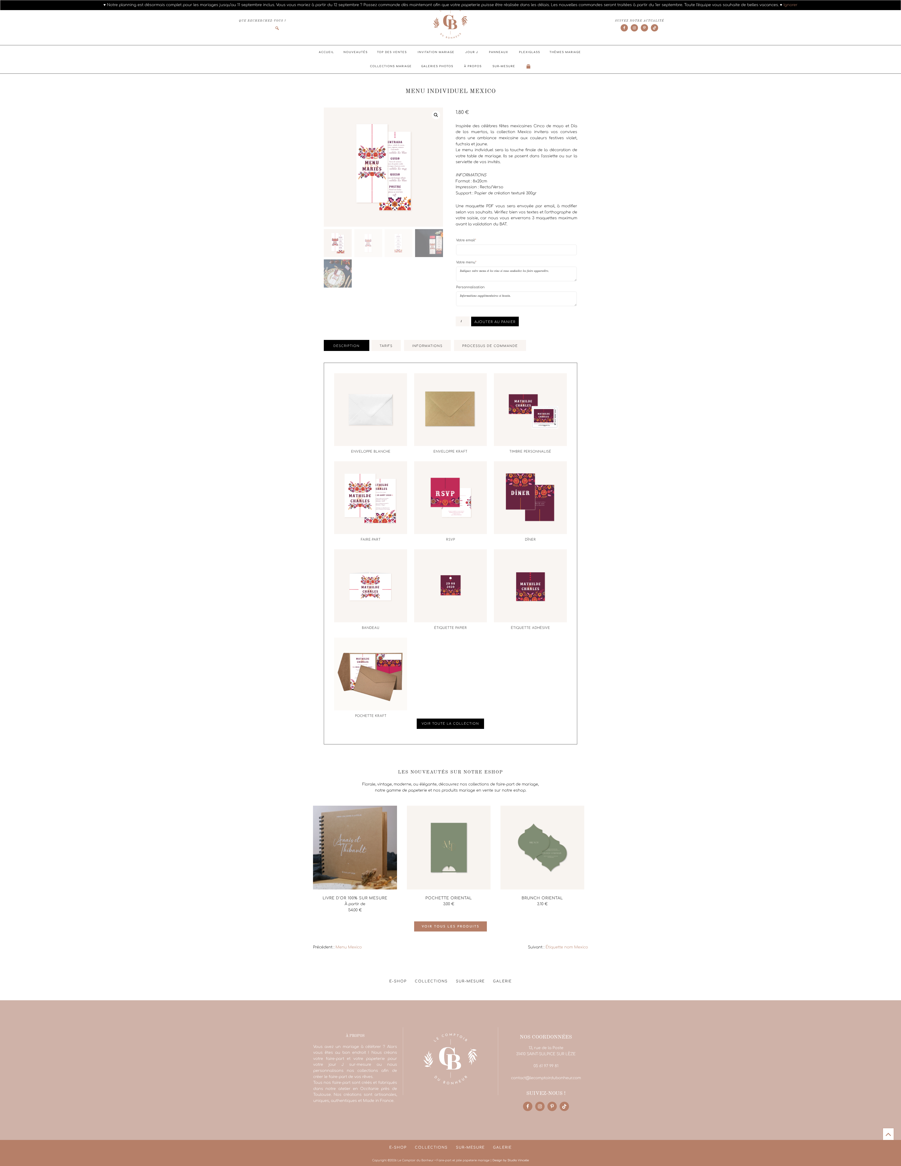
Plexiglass (529, 52)
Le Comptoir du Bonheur (450, 22)
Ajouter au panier (495, 322)
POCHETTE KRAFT (370, 716)
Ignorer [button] (790, 5)
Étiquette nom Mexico (567, 947)
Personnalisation (470, 287)
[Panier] (528, 66)
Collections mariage (391, 66)
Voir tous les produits (450, 926)
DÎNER (530, 540)
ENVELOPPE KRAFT (450, 452)
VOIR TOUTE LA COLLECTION (450, 723)
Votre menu (466, 262)
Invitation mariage (436, 52)
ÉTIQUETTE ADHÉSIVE (530, 628)
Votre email (466, 240)
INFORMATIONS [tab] (427, 346)
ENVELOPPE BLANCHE (370, 452)
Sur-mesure (503, 66)
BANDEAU (370, 628)
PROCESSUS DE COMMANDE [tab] (490, 346)
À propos (473, 66)
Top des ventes (392, 52)
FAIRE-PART (371, 540)
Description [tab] (346, 346)
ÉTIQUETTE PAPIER (450, 628)
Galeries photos (437, 66)
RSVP (450, 540)
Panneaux (498, 52)
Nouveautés (356, 52)
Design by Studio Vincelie (510, 1160)
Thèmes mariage (565, 52)
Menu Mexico (349, 947)
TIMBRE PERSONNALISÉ (530, 452)
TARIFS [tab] (386, 346)
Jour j (471, 52)
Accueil (326, 52)
